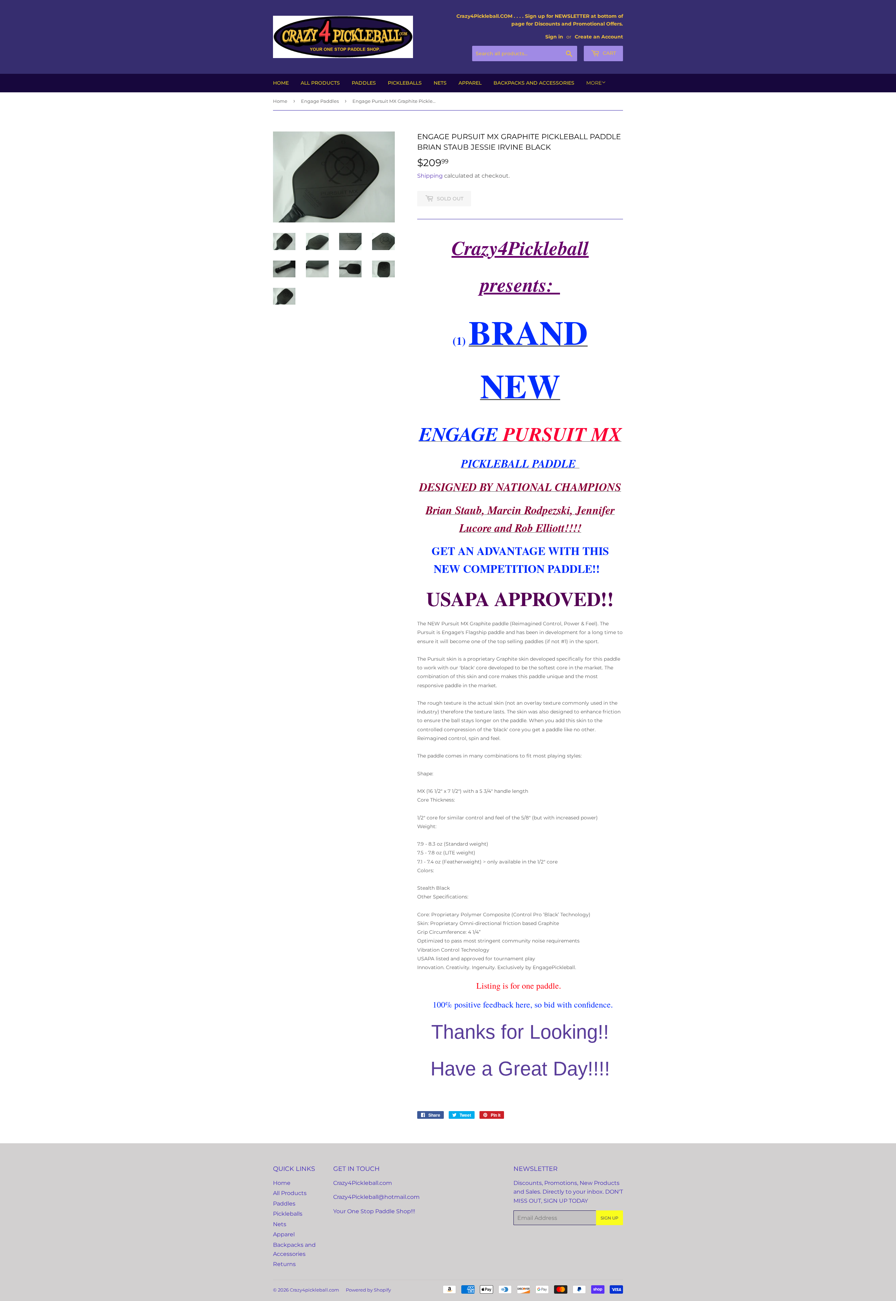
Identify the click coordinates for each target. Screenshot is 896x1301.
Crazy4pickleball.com (314, 1290)
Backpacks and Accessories (533, 83)
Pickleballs (405, 83)
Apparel (470, 83)
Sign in (554, 37)
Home (281, 83)
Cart (608, 53)
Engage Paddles (320, 101)
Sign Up (609, 1218)
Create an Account (599, 37)
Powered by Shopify (368, 1290)
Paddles (364, 83)
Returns (284, 1264)
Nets (440, 83)
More (594, 83)
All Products (320, 83)
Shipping (430, 175)
